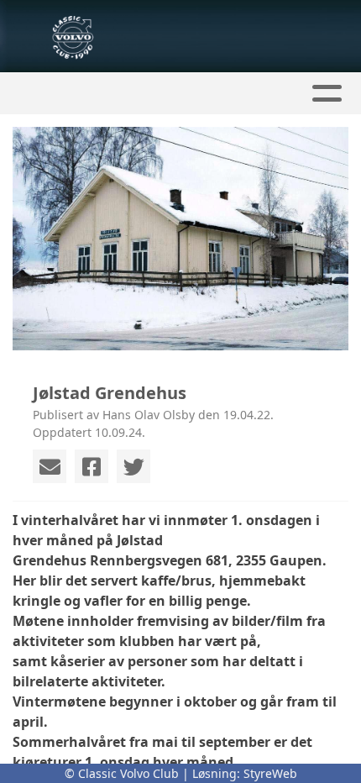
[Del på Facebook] (91, 466)
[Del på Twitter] (133, 466)
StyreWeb (270, 773)
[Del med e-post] (49, 466)
